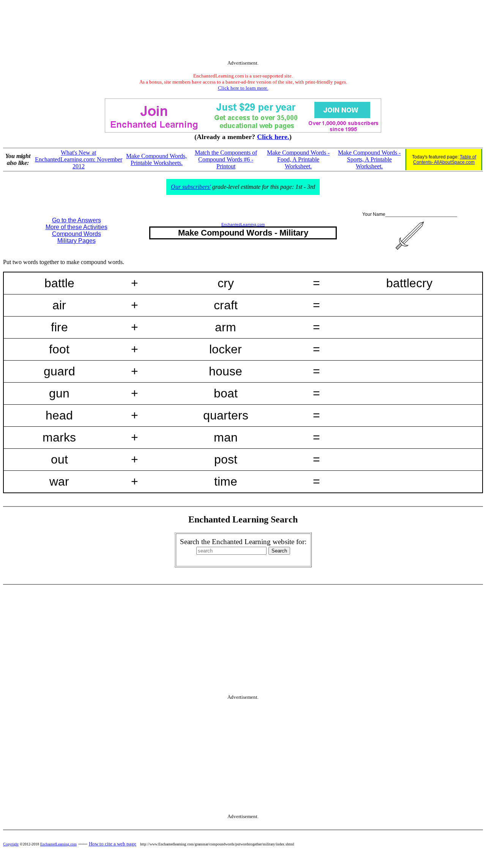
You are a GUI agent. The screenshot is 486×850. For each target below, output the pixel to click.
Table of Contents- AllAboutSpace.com (444, 159)
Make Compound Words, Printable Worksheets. (156, 159)
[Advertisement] (243, 31)
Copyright (11, 844)
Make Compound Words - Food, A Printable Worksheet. (298, 159)
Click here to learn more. (243, 88)
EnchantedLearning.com (243, 224)
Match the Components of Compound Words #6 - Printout (226, 159)
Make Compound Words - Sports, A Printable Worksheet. (369, 159)
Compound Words (76, 234)
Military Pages (76, 240)
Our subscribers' (191, 187)
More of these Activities (76, 227)
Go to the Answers (76, 220)
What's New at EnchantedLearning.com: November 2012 (78, 159)
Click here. (273, 137)
